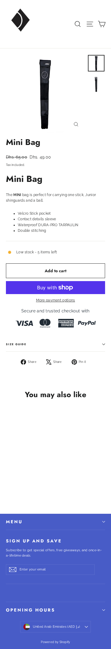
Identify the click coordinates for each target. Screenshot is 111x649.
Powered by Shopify (55, 642)
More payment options (55, 300)
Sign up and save (34, 540)
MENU (14, 521)
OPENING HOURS (30, 610)
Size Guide (16, 344)
